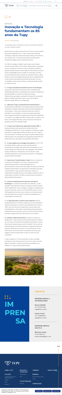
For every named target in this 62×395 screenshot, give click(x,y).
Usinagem (7, 380)
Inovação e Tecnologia (25, 5)
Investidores (49, 1)
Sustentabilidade (31, 5)
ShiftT (21, 376)
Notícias (34, 378)
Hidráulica (7, 384)
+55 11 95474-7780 (40, 307)
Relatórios (22, 383)
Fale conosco (30, 1)
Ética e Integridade (38, 1)
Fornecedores (45, 5)
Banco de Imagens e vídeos (38, 376)
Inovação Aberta (23, 374)
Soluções (21, 5)
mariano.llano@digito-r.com (43, 336)
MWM (6, 382)
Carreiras (37, 5)
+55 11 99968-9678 (40, 316)
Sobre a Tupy (18, 5)
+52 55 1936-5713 (40, 334)
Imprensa (41, 5)
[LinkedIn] (56, 370)
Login (26, 1)
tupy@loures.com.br (41, 309)
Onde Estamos (49, 5)
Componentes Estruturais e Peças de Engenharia (10, 377)
